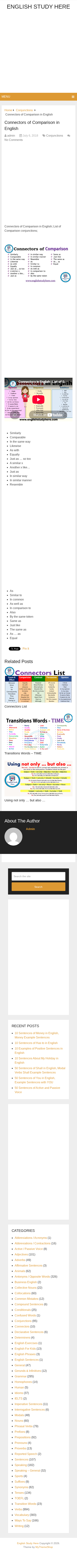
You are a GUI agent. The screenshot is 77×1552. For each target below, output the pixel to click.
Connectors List (15, 706)
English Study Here (38, 6)
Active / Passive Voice (29, 1248)
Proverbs (20, 1448)
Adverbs (20, 1260)
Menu (6, 96)
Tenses (19, 1492)
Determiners (22, 1337)
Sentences (21, 1459)
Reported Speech (26, 1453)
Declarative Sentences (29, 1332)
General (20, 1365)
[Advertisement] (38, 52)
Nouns (19, 1420)
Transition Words (25, 1503)
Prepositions (23, 1437)
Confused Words (25, 1315)
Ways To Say (23, 1520)
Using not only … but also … (24, 800)
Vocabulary (22, 1514)
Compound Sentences (29, 1304)
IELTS (19, 1398)
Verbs (18, 1509)
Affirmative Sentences (28, 1265)
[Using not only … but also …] (38, 778)
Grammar (21, 1376)
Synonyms (21, 1487)
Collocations (23, 1293)
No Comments (13, 139)
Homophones (23, 1381)
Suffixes (20, 1481)
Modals (19, 1415)
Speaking (21, 1465)
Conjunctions (54, 135)
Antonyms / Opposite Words (32, 1276)
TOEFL (19, 1498)
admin (11, 135)
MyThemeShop (44, 1547)
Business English (26, 1282)
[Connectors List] (38, 685)
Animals (20, 1271)
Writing (19, 1526)
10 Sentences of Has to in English (36, 1042)
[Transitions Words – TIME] (38, 731)
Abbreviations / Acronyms (31, 1237)
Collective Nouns (26, 1287)
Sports (19, 1476)
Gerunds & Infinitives (28, 1370)
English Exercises (26, 1343)
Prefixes (20, 1431)
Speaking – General (27, 1470)
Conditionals (23, 1309)
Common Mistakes (26, 1298)
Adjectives (21, 1254)
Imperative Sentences (28, 1404)
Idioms (19, 1393)
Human (19, 1387)
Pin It (26, 648)
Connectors (22, 1326)
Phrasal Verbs (24, 1426)
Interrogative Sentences (30, 1409)
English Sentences (27, 1359)
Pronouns (21, 1442)
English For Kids (25, 1348)
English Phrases (25, 1354)
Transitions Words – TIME (23, 753)
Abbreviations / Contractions (32, 1243)
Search (38, 886)
